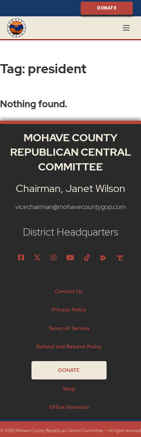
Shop (69, 388)
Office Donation (69, 407)
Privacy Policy (69, 309)
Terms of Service (69, 328)
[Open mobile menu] (126, 27)
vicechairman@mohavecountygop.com (70, 206)
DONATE (106, 8)
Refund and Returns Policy (69, 346)
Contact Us (69, 291)
